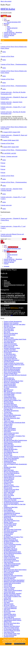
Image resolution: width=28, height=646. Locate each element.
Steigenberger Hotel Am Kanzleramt (14, 501)
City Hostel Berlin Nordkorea (11, 473)
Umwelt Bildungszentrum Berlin (12, 552)
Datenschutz (7, 283)
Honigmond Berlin (8, 461)
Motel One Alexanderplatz (11, 351)
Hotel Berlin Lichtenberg (10, 531)
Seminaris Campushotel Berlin (12, 348)
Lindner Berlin (7, 598)
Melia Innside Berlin (9, 347)
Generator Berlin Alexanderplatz (12, 498)
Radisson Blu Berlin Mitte (10, 449)
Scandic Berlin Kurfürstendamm (12, 583)
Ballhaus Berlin (8, 621)
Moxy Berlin (7, 332)
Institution (17, 293)
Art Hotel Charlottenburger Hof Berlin (14, 456)
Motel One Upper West (10, 355)
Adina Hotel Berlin (8, 604)
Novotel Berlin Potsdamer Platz (12, 596)
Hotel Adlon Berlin (9, 329)
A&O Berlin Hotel (8, 326)
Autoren (6, 20)
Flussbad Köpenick (9, 636)
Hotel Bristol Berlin (9, 361)
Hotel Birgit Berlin (8, 437)
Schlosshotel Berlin (9, 566)
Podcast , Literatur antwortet (9, 156)
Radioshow (15, 299)
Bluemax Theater (8, 522)
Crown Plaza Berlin (9, 330)
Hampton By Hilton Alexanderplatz (13, 575)
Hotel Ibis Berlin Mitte (10, 357)
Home (5, 280)
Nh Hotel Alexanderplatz (10, 387)
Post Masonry (22, 297)
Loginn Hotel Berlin (9, 589)
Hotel (13, 293)
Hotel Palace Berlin (9, 396)
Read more (4, 124)
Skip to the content (6, 1)
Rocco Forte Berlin (9, 495)
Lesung (21, 293)
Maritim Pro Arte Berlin (10, 514)
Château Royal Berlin (9, 556)
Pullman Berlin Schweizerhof (11, 360)
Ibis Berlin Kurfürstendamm (11, 503)
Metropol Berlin (8, 488)
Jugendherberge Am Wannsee (12, 513)
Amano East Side (8, 526)
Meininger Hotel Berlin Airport (12, 626)
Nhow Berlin (7, 419)
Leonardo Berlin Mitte (10, 416)
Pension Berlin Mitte (9, 592)
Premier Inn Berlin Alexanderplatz (13, 321)
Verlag (2, 302)
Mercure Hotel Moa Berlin (11, 333)
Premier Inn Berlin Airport (10, 373)
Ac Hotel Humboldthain (10, 635)
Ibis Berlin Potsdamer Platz (11, 541)
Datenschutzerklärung (20, 643)
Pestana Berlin (8, 352)
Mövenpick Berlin (8, 402)
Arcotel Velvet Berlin (9, 611)
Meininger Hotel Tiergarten (11, 323)
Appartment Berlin (9, 445)
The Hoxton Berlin (9, 485)
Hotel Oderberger (8, 510)
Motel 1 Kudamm (8, 601)
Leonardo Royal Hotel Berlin (11, 489)
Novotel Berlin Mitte (9, 379)
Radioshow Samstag (21, 299)
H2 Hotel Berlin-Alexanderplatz (12, 618)
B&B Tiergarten (8, 391)
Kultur (4, 52)
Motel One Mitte (8, 624)
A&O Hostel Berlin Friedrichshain (12, 529)
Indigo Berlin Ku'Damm (10, 430)
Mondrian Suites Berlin (10, 467)
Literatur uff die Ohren (10, 34)
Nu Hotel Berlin (8, 454)
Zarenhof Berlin (8, 427)
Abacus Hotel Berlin (9, 434)
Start (5, 19)
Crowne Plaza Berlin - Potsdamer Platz (14, 436)
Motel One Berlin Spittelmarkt (12, 369)
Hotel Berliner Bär (8, 451)
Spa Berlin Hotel (8, 480)
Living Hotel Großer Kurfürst (11, 627)
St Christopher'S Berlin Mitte (11, 629)
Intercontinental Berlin (10, 559)
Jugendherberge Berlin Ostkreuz (12, 620)
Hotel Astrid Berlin (9, 532)
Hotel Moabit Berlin (9, 394)
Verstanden (8, 643)
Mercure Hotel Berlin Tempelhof (12, 593)
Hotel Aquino (7, 613)
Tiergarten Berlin (8, 534)
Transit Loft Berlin (9, 421)
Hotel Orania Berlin (9, 555)
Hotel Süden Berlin (9, 617)
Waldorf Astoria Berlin (10, 385)
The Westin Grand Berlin (10, 404)
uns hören (9, 31)
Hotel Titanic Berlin (9, 492)
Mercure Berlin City (9, 378)
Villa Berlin (6, 528)
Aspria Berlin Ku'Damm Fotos (11, 520)
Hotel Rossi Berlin (8, 482)
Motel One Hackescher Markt (12, 418)
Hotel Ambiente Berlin (10, 462)
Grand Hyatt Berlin (9, 470)
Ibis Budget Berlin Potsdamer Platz (13, 537)
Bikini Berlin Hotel (8, 390)
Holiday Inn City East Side (11, 345)
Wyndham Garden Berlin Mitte (12, 595)
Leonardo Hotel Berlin (10, 349)
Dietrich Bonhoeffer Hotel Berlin (12, 476)
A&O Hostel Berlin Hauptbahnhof (13, 446)
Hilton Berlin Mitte (9, 342)
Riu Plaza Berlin (8, 439)
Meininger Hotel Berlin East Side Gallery (14, 324)
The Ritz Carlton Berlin (10, 525)
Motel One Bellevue (9, 578)
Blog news (6, 23)
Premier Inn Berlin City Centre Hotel (13, 363)
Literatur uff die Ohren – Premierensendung (14, 64)
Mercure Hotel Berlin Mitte (11, 471)
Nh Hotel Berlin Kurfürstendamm (12, 553)
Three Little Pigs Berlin (10, 500)
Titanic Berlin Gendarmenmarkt (12, 563)
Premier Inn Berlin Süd (10, 546)
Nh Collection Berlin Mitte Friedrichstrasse (15, 440)
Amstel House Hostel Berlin (11, 561)
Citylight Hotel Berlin (9, 491)
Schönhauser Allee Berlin (10, 549)
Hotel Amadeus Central (10, 523)
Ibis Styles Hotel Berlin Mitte (12, 623)
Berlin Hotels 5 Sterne (10, 538)
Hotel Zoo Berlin (8, 413)
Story (8, 26)
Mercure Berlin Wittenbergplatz (12, 415)
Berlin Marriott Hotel (9, 547)
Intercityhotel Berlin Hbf (10, 358)
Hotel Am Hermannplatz (10, 459)
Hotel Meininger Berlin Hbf (11, 452)
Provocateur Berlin (9, 572)
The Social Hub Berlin (9, 341)
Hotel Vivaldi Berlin (9, 479)
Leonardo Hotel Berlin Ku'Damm (12, 367)
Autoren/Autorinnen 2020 (14, 22)
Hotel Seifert (7, 431)
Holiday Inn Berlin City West (11, 558)
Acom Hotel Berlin (9, 403)
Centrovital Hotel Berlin (10, 344)
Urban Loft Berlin (8, 494)
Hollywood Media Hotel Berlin (12, 630)
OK (12, 315)
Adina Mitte (7, 610)
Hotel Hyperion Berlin (9, 335)
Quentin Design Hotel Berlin (11, 433)
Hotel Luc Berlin (8, 424)
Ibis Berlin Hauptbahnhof (10, 550)
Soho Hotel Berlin (8, 448)
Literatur (3, 295)
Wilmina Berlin (7, 517)
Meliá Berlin (7, 336)
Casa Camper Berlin (9, 632)
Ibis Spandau (7, 535)
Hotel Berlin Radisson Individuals (12, 393)
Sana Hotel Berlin (8, 366)
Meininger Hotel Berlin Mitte (11, 486)
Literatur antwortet (12, 28)
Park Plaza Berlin (8, 519)
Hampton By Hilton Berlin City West (13, 381)
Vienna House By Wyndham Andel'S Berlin (15, 339)
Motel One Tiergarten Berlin (11, 382)
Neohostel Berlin (8, 574)
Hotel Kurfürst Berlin (9, 511)
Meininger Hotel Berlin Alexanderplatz (14, 581)
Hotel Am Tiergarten (9, 587)
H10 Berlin (6, 388)
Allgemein (4, 293)
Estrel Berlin (7, 468)
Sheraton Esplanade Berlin (11, 540)
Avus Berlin (7, 602)
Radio (5, 25)
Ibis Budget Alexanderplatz (11, 565)
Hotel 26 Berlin (8, 586)
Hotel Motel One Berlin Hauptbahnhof (14, 580)
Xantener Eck (7, 599)
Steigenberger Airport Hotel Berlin (13, 516)
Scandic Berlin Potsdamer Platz (12, 400)
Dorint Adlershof (8, 443)
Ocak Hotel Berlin (8, 562)
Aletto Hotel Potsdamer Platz (12, 372)
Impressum (7, 282)
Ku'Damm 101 (7, 483)
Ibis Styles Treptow (9, 605)
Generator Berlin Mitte (10, 614)
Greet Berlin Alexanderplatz (11, 410)
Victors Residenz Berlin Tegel (12, 633)
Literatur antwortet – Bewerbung (13, 32)
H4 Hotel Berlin (8, 509)
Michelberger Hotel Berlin (11, 406)
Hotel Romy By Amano (10, 577)
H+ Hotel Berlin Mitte (10, 354)
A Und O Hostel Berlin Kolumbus (12, 544)
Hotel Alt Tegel (8, 455)
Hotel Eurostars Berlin (10, 384)
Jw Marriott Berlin (9, 338)
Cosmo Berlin (7, 497)
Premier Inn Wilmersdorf (10, 607)
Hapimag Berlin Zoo (9, 477)
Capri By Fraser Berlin (9, 327)
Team (8, 29)
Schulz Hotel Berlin (9, 474)
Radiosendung (7, 299)
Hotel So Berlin (8, 584)
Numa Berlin (7, 568)
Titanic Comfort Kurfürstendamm (13, 590)
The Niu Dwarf (8, 412)
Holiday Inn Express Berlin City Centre (14, 364)
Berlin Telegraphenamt (10, 616)
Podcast (6, 37)
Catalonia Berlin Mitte (10, 397)
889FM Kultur (8, 8)
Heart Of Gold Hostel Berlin (11, 571)
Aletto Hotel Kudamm (10, 428)
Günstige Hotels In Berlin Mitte (12, 442)
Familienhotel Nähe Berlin (11, 507)
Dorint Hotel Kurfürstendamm (12, 370)
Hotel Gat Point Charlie (10, 399)
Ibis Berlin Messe (8, 543)
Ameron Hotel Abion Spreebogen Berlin (14, 422)
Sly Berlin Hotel (8, 425)
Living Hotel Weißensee (10, 608)
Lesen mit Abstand (9, 35)
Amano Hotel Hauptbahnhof (11, 458)
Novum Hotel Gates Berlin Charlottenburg (15, 569)
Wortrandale (10, 302)
